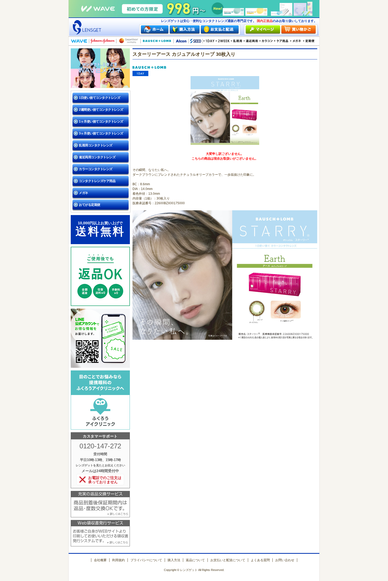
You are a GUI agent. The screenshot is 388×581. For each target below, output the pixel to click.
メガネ (83, 193)
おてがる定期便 (89, 205)
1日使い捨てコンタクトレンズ (99, 98)
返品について (195, 560)
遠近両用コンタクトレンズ (97, 157)
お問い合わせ (284, 560)
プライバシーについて (146, 560)
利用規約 (118, 560)
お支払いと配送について (227, 560)
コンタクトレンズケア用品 (97, 181)
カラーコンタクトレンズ (95, 169)
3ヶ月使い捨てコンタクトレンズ (101, 133)
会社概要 (100, 560)
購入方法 (174, 560)
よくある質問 (260, 560)
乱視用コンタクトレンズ (95, 145)
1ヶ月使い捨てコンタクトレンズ (101, 121)
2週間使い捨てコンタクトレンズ (101, 109)
